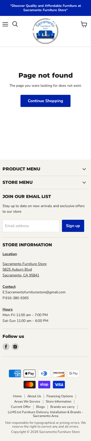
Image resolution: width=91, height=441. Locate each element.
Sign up (73, 226)
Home (17, 396)
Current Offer (21, 407)
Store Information (58, 401)
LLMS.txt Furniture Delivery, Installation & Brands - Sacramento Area (45, 414)
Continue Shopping (45, 101)
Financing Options (60, 396)
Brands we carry (62, 407)
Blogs (40, 407)
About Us (34, 396)
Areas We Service (27, 401)
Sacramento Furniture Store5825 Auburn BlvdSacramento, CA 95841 (25, 269)
